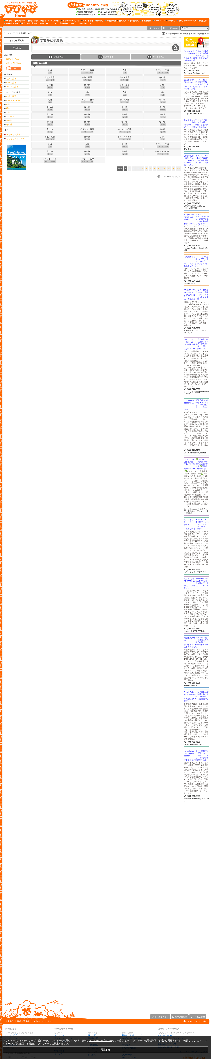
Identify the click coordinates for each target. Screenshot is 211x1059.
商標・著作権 (23, 1021)
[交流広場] (202, 21)
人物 (8, 112)
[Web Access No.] (41, 23)
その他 (9, 124)
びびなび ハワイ (165, 1035)
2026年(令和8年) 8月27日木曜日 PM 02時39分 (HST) (187, 34)
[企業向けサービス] (68, 23)
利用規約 (9, 1021)
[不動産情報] (145, 21)
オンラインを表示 (14, 63)
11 (169, 169)
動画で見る (11, 83)
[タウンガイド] (54, 21)
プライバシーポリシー (43, 1021)
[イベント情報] (87, 21)
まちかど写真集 (17, 40)
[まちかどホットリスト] (70, 21)
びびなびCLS (11, 1035)
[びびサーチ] (19, 21)
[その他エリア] (84, 23)
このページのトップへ (196, 1021)
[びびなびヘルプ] (54, 23)
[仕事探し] (99, 21)
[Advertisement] (16, 219)
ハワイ (31, 33)
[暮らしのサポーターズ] (186, 21)
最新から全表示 (13, 59)
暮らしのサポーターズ (132, 1035)
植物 (8, 108)
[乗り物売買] (133, 21)
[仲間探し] (170, 21)
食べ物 (9, 120)
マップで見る (12, 87)
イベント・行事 (13, 100)
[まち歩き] (8, 21)
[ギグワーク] (25, 23)
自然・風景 (11, 96)
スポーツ (10, 116)
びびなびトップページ (16, 138)
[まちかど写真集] (11, 23)
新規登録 (17, 48)
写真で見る (11, 79)
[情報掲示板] (110, 21)
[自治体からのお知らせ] (36, 21)
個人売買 (92, 1035)
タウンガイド (60, 1035)
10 (163, 169)
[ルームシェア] (159, 21)
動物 (8, 104)
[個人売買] (121, 21)
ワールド (7, 33)
